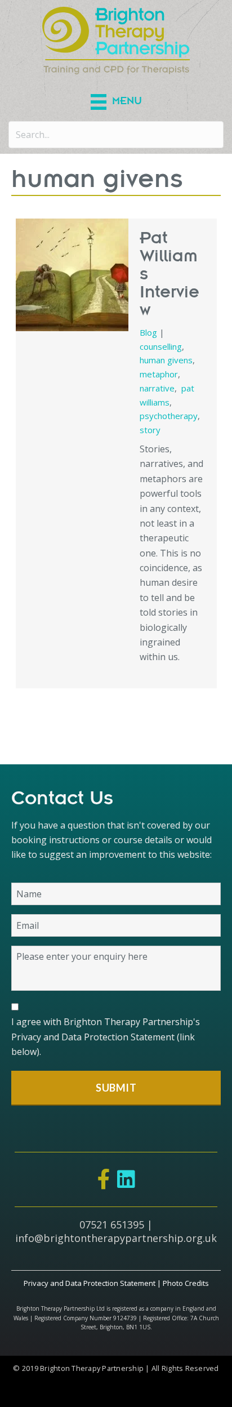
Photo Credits (186, 1283)
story (150, 429)
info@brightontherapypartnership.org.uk (116, 1238)
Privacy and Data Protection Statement (89, 1283)
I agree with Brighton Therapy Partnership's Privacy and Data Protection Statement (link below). (105, 1037)
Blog (148, 332)
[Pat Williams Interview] (72, 275)
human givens (166, 360)
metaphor (159, 374)
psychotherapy (169, 415)
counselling (161, 346)
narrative (157, 388)
